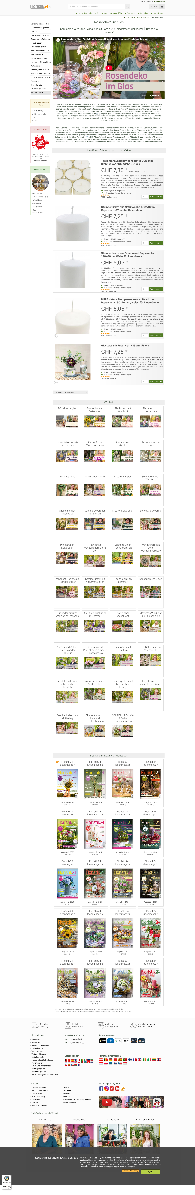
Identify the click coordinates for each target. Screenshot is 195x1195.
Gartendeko (38, 207)
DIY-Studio (131, 17)
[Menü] (10, 1176)
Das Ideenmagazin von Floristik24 (44, 1075)
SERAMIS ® (35, 1099)
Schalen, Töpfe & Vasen (40, 70)
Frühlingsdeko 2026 (38, 47)
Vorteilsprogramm (38, 1069)
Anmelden (160, 2)
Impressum (35, 1039)
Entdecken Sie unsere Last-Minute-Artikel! (40, 157)
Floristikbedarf (36, 43)
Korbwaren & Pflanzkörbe (41, 62)
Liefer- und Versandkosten (42, 1066)
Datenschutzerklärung (40, 1045)
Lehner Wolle (36, 1094)
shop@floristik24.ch (74, 1039)
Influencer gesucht (38, 1072)
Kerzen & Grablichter (39, 58)
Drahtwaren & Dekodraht (40, 39)
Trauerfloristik (36, 85)
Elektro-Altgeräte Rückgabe (42, 1060)
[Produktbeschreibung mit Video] (56, 336)
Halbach (67, 1091)
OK (150, 1172)
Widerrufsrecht (37, 1051)
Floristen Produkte (38, 1088)
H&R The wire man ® (39, 1091)
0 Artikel (154, 7)
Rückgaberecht (37, 1048)
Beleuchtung (38, 111)
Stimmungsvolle (39, 114)
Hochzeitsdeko (37, 54)
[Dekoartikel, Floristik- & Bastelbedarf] (42, 7)
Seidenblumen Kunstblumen (41, 73)
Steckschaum (36, 81)
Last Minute (157, 13)
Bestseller (130, 13)
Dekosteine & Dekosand (40, 35)
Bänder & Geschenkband (40, 24)
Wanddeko (37, 200)
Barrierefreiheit (37, 1063)
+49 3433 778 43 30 (75, 1043)
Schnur (36, 121)
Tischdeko (37, 203)
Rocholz (67, 1097)
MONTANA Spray (38, 1097)
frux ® (66, 1088)
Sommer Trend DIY (143, 17)
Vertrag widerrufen (38, 1054)
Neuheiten (143, 13)
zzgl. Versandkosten (77, 1009)
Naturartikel (35, 66)
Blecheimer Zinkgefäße (40, 28)
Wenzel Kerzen (70, 1102)
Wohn (35, 117)
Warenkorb (148, 2)
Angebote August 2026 (112, 13)
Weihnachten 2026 (38, 89)
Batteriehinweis (37, 1057)
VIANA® (34, 1102)
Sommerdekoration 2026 (40, 77)
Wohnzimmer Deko (40, 197)
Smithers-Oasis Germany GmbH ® (77, 1099)
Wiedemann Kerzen (39, 1105)
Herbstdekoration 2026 (87, 13)
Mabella (67, 1094)
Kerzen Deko (38, 193)
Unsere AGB (36, 1042)
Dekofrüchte (35, 31)
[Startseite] (125, 17)
